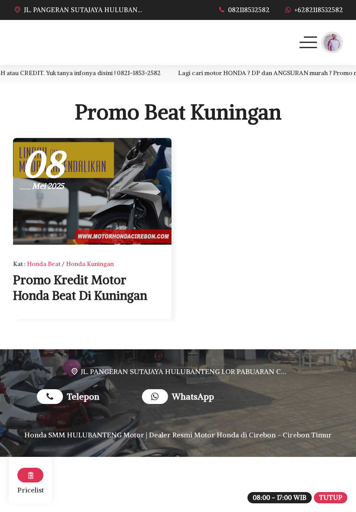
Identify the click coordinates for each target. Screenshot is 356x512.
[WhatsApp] (157, 397)
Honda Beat (43, 264)
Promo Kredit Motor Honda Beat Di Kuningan (80, 287)
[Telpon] (52, 397)
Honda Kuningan (90, 264)
